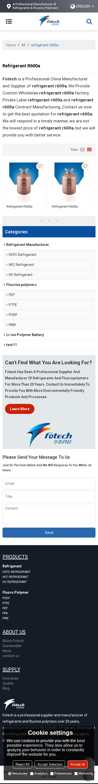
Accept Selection (49, 764)
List (82, 149)
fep (5, 608)
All (23, 45)
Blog (6, 688)
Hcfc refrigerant (16, 572)
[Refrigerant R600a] (24, 182)
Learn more (19, 409)
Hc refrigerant (15, 582)
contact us (11, 656)
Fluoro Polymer (16, 592)
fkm (5, 618)
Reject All (22, 764)
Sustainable (12, 646)
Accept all (77, 764)
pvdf (6, 598)
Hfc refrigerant (15, 577)
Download (10, 678)
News (7, 651)
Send (49, 533)
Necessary (20, 773)
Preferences (63, 773)
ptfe (6, 603)
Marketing (85, 773)
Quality (8, 683)
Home (11, 45)
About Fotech (13, 641)
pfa (5, 613)
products (15, 557)
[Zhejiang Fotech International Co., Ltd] (49, 21)
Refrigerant (12, 566)
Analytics (41, 773)
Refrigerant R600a (19, 206)
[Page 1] (41, 221)
